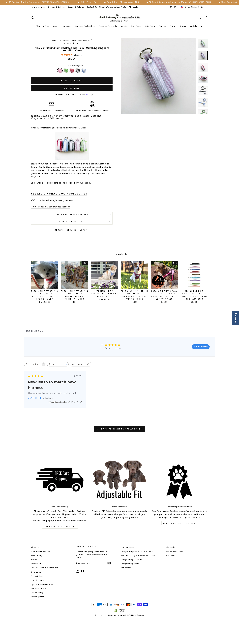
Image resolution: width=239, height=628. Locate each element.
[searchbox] (32, 364)
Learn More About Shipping (60, 526)
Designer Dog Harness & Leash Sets (137, 551)
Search (34, 559)
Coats (124, 26)
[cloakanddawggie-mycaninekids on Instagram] (77, 571)
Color (72, 66)
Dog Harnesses (127, 547)
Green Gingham (65, 70)
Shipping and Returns (40, 551)
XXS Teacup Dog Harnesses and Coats (138, 555)
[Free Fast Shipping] (59, 482)
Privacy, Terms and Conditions (44, 568)
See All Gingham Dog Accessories (59, 193)
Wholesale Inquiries (174, 551)
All (202, 26)
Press (183, 26)
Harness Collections (85, 26)
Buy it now (71, 88)
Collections (64, 40)
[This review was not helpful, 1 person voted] (80, 402)
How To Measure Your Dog (72, 215)
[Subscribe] (109, 563)
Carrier (162, 26)
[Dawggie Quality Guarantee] (179, 482)
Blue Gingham (83, 70)
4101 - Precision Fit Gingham (45, 200)
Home (54, 40)
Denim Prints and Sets (80, 40)
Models (193, 26)
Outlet (173, 26)
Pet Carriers (126, 568)
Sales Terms (171, 555)
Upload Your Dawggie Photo (43, 584)
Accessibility (36, 555)
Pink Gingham (59, 70)
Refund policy (37, 592)
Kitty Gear (150, 26)
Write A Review (200, 346)
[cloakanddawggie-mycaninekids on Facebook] (82, 571)
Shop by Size (42, 26)
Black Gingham (77, 70)
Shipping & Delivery (56, 7)
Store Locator (37, 564)
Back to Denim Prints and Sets (121, 429)
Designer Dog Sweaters (131, 559)
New (55, 26)
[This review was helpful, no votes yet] (75, 402)
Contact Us (92, 7)
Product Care (37, 576)
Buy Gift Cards (37, 580)
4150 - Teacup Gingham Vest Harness (50, 206)
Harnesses (66, 26)
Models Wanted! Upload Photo (112, 7)
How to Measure (38, 7)
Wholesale (133, 7)
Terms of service (38, 588)
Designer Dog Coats (130, 564)
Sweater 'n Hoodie (108, 26)
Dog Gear (136, 26)
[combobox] (58, 364)
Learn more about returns (179, 523)
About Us (35, 547)
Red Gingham (71, 70)
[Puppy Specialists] (119, 482)
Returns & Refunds (76, 7)
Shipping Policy (37, 597)
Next (76, 43)
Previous (69, 43)
